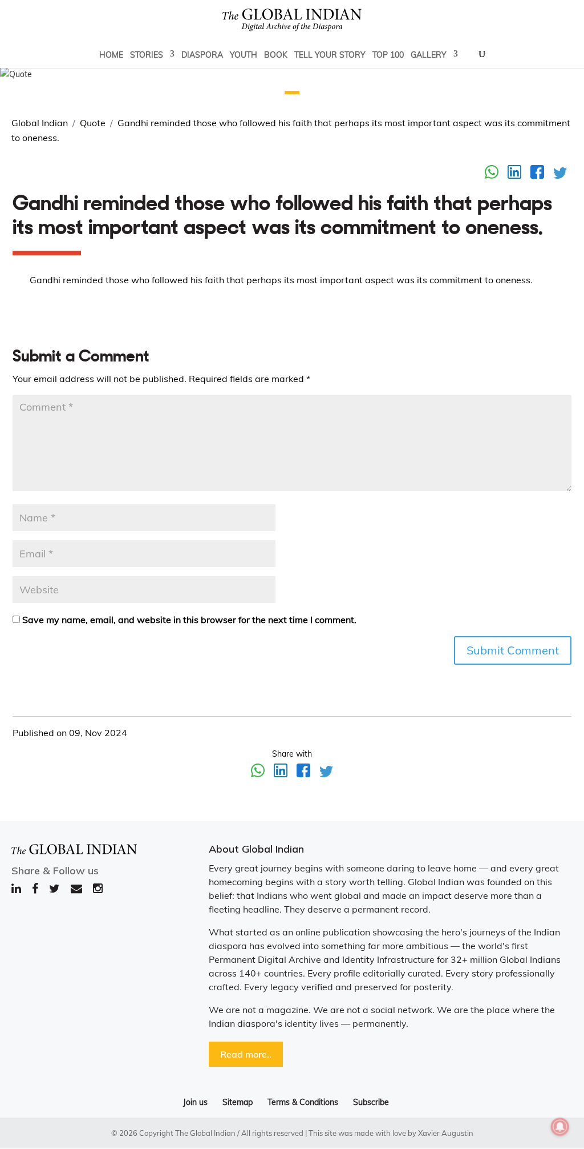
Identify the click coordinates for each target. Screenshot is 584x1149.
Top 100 (388, 55)
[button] (292, 92)
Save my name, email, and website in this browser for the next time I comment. (189, 619)
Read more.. (245, 1054)
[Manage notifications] (560, 1127)
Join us (195, 1102)
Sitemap (237, 1102)
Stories (146, 55)
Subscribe (371, 1102)
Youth (243, 55)
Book (275, 55)
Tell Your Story (330, 55)
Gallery (429, 55)
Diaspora (202, 55)
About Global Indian (256, 848)
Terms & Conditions (302, 1102)
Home (111, 55)
